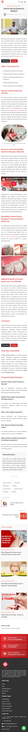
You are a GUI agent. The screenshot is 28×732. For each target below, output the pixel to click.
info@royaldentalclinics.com (10, 723)
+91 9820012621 (7, 720)
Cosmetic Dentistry (7, 482)
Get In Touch (5, 61)
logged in (9, 628)
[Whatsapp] (24, 728)
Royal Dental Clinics (18, 488)
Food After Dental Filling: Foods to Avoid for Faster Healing (12, 584)
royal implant (5, 491)
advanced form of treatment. (17, 110)
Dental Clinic (17, 482)
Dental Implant (6, 485)
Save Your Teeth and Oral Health (16, 503)
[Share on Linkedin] (17, 476)
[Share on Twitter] (14, 476)
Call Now (14, 61)
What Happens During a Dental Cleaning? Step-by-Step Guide (11, 553)
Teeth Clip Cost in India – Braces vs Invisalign (12, 616)
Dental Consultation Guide (13, 6)
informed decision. (18, 56)
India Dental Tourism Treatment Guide (10, 515)
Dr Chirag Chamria (7, 488)
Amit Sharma (10, 14)
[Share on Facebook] (11, 476)
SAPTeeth (14, 491)
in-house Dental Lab (11, 236)
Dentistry (15, 485)
